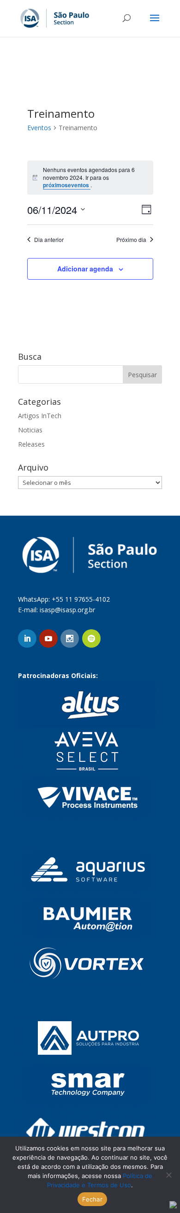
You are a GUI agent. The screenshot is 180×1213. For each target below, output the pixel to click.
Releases (31, 444)
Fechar (92, 1199)
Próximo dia (131, 239)
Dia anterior (49, 239)
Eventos (39, 127)
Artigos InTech (39, 415)
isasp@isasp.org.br (67, 609)
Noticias (30, 429)
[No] (168, 1174)
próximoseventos (66, 185)
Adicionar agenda (85, 268)
